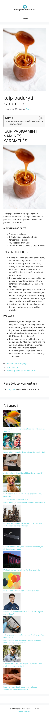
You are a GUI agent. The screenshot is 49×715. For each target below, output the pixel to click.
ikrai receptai (12, 367)
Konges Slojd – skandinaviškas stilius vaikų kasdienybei (24, 452)
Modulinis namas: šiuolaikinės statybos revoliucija (21, 570)
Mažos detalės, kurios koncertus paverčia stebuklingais (24, 503)
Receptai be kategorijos (17, 363)
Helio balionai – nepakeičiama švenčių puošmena (21, 591)
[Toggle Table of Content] (40, 118)
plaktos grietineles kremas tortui (21, 371)
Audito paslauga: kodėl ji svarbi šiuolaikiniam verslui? (23, 473)
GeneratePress (24, 711)
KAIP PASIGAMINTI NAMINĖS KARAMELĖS (24, 121)
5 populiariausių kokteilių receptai (15, 499)
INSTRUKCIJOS (16, 124)
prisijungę (11, 389)
